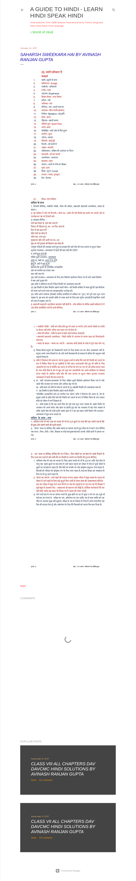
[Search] (114, 9)
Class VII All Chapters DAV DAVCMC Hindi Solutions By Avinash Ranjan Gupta (63, 826)
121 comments (45, 780)
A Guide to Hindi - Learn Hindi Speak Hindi (66, 12)
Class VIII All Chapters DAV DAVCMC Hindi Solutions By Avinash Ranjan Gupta (63, 769)
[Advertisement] (68, 708)
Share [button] (23, 586)
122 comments (45, 838)
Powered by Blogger (70, 870)
